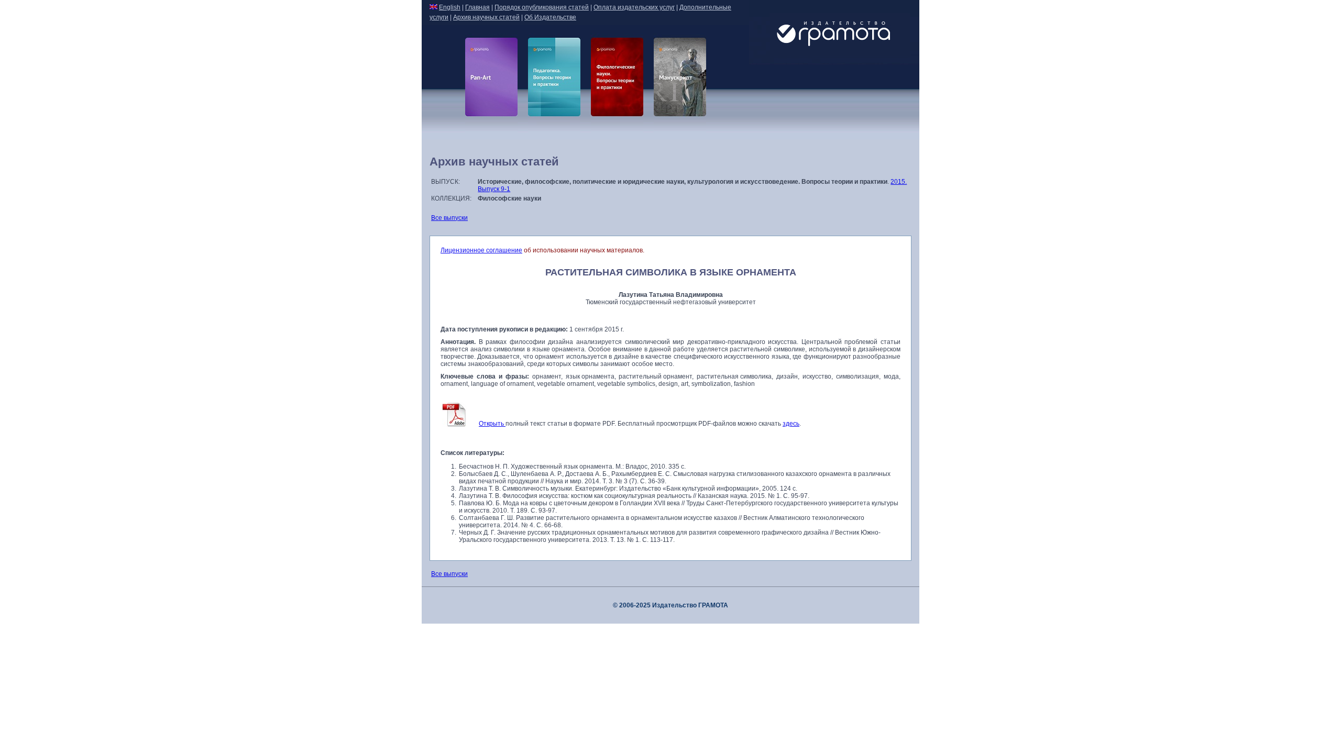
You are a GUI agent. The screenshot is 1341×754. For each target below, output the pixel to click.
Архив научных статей (486, 17)
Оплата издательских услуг (634, 7)
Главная (477, 7)
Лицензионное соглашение (481, 250)
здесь (791, 423)
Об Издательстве (550, 17)
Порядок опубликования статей (541, 7)
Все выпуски (449, 217)
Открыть (492, 423)
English (449, 7)
